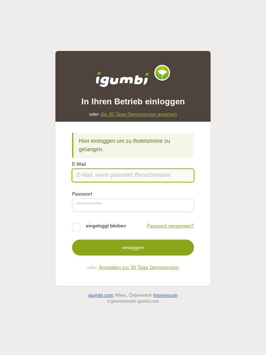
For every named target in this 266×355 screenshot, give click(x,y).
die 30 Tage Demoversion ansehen (138, 114)
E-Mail (79, 164)
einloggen (133, 247)
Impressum (165, 295)
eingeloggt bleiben (106, 225)
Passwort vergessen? (170, 225)
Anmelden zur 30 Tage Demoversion (139, 267)
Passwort (82, 194)
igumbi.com (101, 295)
